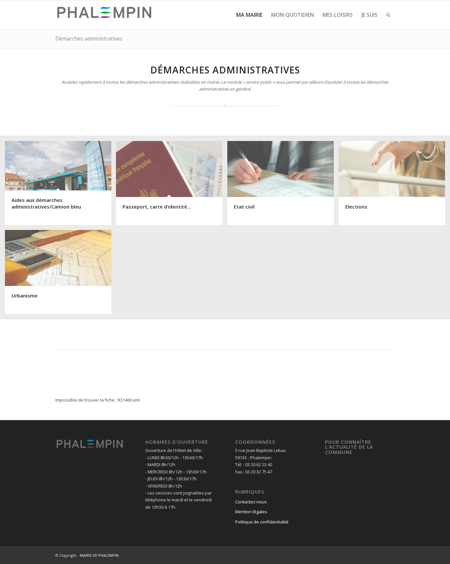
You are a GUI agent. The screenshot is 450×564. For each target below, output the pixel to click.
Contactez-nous (251, 502)
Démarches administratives (89, 38)
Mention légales (251, 512)
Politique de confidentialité (262, 522)
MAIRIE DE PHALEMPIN (99, 555)
